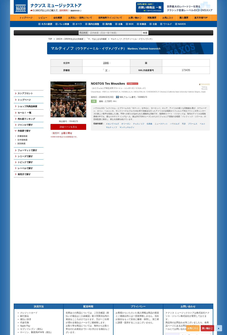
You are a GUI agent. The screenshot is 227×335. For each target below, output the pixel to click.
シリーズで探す (25, 156)
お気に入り (192, 328)
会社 (57, 17)
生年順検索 (22, 140)
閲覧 (152, 17)
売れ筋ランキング (26, 119)
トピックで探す (25, 162)
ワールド (167, 24)
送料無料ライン (110, 17)
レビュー (43, 17)
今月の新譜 (46, 24)
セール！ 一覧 (24, 112)
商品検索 (84, 33)
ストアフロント (25, 93)
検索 (145, 33)
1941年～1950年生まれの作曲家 (69, 39)
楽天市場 (201, 17)
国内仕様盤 (93, 24)
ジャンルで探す (25, 124)
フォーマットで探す (27, 150)
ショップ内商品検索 (27, 106)
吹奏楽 (143, 24)
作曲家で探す (24, 131)
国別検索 (21, 144)
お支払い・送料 (80, 17)
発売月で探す (24, 174)
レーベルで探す (25, 168)
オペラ (79, 24)
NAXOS (182, 24)
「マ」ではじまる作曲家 (96, 39)
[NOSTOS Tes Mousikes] (68, 99)
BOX (131, 24)
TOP (50, 39)
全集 (120, 24)
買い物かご (207, 328)
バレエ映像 (63, 24)
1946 (106, 63)
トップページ (25, 17)
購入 (184, 17)
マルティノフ (132, 39)
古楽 (155, 24)
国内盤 (108, 24)
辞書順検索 (22, 136)
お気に (167, 17)
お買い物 (134, 17)
